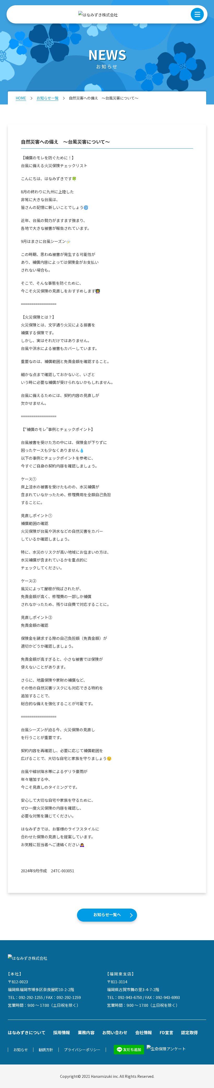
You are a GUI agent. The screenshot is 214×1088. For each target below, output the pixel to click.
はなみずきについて (26, 1032)
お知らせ (20, 1049)
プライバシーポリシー (82, 1049)
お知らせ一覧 (47, 98)
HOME (21, 98)
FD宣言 (166, 1032)
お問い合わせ (114, 1032)
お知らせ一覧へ (107, 914)
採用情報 (61, 1032)
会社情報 (143, 1032)
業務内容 (86, 1032)
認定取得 (189, 1032)
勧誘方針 (46, 1049)
